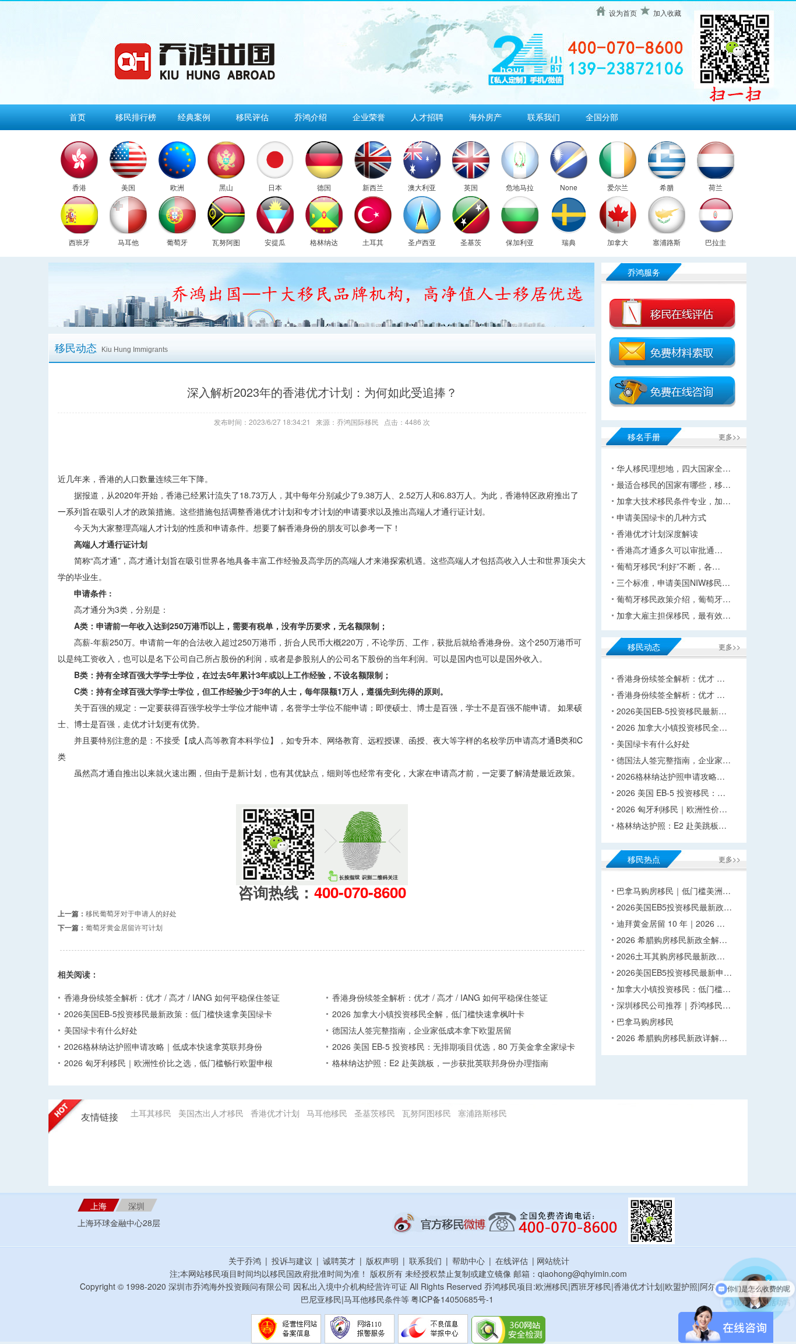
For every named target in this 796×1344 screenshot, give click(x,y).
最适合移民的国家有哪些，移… (674, 484)
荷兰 (716, 187)
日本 (275, 187)
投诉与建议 (292, 1260)
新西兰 (372, 187)
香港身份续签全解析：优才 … (671, 678)
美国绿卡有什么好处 (101, 1030)
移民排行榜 (135, 117)
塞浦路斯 (667, 242)
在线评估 (512, 1260)
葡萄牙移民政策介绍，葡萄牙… (674, 599)
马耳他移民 (327, 1113)
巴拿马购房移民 (645, 1021)
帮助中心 (468, 1260)
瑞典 (569, 242)
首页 (77, 117)
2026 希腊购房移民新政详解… (672, 1037)
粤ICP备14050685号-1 (452, 1299)
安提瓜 (275, 242)
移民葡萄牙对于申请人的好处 (131, 913)
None (568, 187)
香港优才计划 (275, 1113)
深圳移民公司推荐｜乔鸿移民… (674, 1005)
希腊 (667, 187)
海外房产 (485, 117)
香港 (79, 187)
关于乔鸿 (244, 1260)
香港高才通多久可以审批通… (670, 550)
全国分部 (602, 117)
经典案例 (194, 117)
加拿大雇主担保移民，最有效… (674, 615)
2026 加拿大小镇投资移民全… (672, 727)
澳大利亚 (422, 187)
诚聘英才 (339, 1260)
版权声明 (382, 1260)
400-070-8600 (360, 892)
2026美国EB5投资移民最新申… (674, 972)
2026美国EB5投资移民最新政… (674, 907)
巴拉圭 (715, 242)
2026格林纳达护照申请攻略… (671, 776)
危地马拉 (520, 187)
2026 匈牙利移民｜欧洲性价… (672, 809)
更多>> (729, 436)
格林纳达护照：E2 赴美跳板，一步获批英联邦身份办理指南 (440, 1063)
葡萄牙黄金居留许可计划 (124, 927)
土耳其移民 (151, 1113)
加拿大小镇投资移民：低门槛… (674, 988)
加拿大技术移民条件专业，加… (674, 501)
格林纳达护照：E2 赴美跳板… (672, 825)
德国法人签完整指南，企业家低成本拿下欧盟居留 (422, 1030)
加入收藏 (667, 13)
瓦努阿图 (226, 242)
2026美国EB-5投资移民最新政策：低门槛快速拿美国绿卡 (168, 1014)
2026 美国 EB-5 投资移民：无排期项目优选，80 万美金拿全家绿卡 (453, 1046)
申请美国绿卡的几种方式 (661, 517)
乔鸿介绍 (310, 117)
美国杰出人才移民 (211, 1113)
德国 (324, 187)
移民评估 (252, 117)
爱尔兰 (617, 187)
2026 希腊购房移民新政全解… (672, 939)
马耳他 (128, 242)
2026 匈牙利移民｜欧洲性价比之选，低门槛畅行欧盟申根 (168, 1063)
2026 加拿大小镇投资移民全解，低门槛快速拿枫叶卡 (428, 1014)
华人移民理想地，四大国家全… (674, 468)
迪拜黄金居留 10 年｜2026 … (671, 923)
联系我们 (543, 117)
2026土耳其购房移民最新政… (671, 956)
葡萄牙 (177, 242)
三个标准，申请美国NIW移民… (673, 582)
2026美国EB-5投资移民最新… (672, 711)
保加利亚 (520, 242)
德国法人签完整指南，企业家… (674, 760)
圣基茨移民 (374, 1113)
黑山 (226, 187)
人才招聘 (427, 117)
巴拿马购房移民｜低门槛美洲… (674, 890)
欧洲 (177, 187)
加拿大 (617, 242)
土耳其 (372, 242)
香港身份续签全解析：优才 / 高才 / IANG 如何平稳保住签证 (172, 997)
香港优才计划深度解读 (657, 533)
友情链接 (99, 1117)
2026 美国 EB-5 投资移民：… (671, 792)
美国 (128, 187)
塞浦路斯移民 (482, 1113)
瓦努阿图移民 (426, 1113)
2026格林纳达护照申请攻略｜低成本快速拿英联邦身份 (163, 1046)
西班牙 (79, 242)
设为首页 (623, 13)
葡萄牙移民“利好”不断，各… (668, 566)
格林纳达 (324, 242)
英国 (471, 187)
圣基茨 (470, 242)
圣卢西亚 (422, 242)
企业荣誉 (369, 117)
